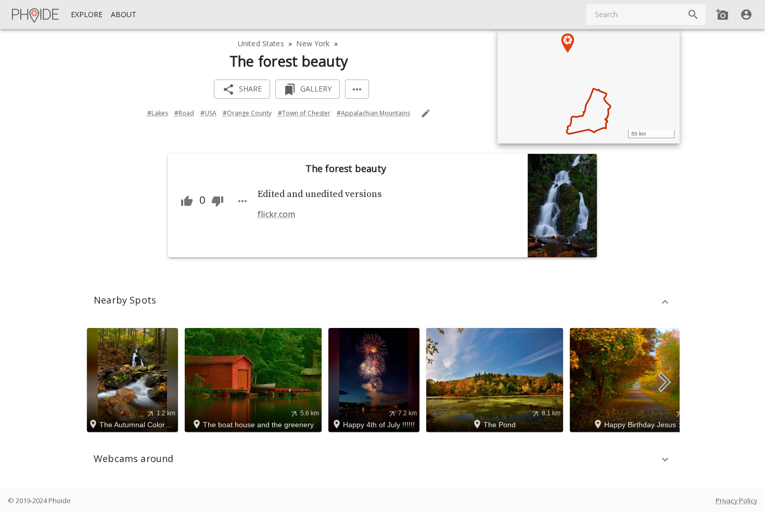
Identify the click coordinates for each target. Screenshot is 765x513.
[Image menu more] (242, 201)
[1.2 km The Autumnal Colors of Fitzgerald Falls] (134, 379)
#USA (208, 113)
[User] (746, 14)
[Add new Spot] (722, 14)
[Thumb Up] (186, 201)
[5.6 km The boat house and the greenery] (255, 379)
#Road (184, 113)
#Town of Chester (304, 113)
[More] (357, 89)
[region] (589, 86)
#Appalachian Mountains (373, 113)
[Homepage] (36, 14)
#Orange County (247, 113)
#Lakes (157, 113)
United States (261, 43)
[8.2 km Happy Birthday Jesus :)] (640, 379)
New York (312, 43)
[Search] (693, 14)
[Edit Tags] (425, 113)
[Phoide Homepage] (36, 14)
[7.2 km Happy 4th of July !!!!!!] (375, 379)
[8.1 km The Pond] (496, 379)
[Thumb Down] (217, 201)
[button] (382, 302)
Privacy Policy (736, 500)
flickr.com (276, 214)
